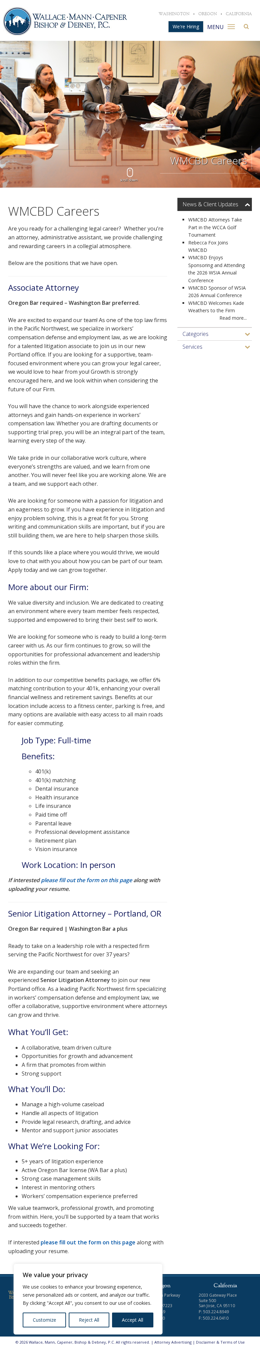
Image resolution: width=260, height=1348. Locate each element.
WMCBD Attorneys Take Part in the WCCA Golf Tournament (215, 227)
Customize (44, 1320)
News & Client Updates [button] (210, 204)
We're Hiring (186, 26)
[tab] (214, 204)
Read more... (233, 318)
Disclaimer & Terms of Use (220, 1342)
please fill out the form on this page (86, 880)
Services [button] (192, 346)
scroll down (129, 180)
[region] (88, 1299)
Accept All (132, 1320)
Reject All (89, 1320)
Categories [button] (195, 334)
